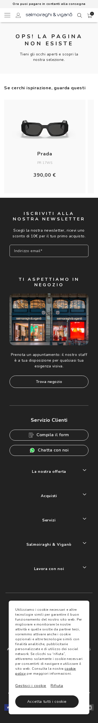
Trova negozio (49, 381)
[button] (89, 15)
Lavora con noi (49, 568)
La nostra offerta (49, 471)
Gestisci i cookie (30, 685)
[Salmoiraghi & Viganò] (49, 14)
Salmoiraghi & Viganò (49, 544)
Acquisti (49, 495)
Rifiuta (57, 685)
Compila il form (52, 435)
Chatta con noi (53, 450)
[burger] (7, 15)
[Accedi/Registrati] (18, 16)
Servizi (49, 520)
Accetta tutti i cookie (47, 701)
